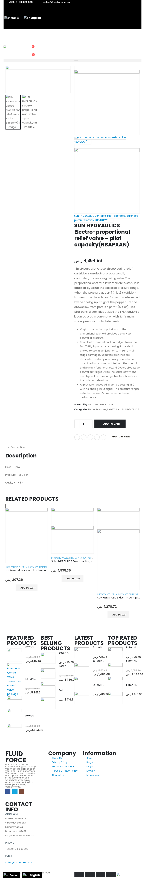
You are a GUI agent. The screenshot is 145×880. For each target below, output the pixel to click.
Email (103, 437)
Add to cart (112, 424)
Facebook (77, 437)
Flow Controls (12, 567)
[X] (15, 791)
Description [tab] (18, 447)
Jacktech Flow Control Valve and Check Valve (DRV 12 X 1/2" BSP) (46, 570)
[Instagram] (21, 791)
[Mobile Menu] (6, 34)
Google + (97, 437)
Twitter (83, 437)
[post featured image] (26, 535)
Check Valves (103, 594)
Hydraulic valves (97, 409)
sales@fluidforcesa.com (19, 862)
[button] (30, 35)
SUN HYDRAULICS (130, 409)
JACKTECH (43, 567)
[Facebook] (7, 791)
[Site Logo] (13, 49)
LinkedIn (90, 437)
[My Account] (30, 40)
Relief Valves (114, 409)
